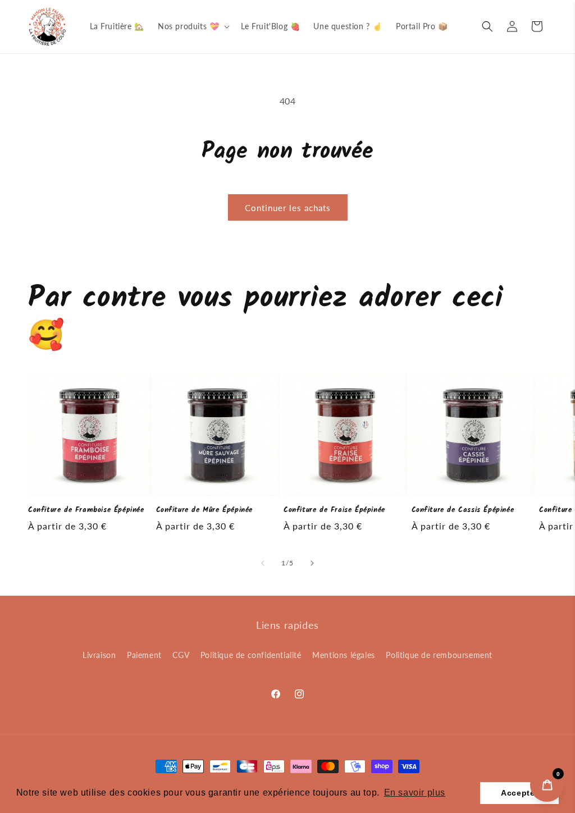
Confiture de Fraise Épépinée (334, 510)
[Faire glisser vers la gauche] (262, 563)
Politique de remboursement (439, 655)
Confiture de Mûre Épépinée (204, 510)
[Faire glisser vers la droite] (312, 563)
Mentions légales (343, 655)
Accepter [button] (519, 792)
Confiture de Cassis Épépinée (463, 510)
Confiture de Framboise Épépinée (86, 510)
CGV (180, 655)
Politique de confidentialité (251, 655)
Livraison (99, 655)
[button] (192, 26)
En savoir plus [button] (414, 792)
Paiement (144, 655)
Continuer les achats (288, 208)
